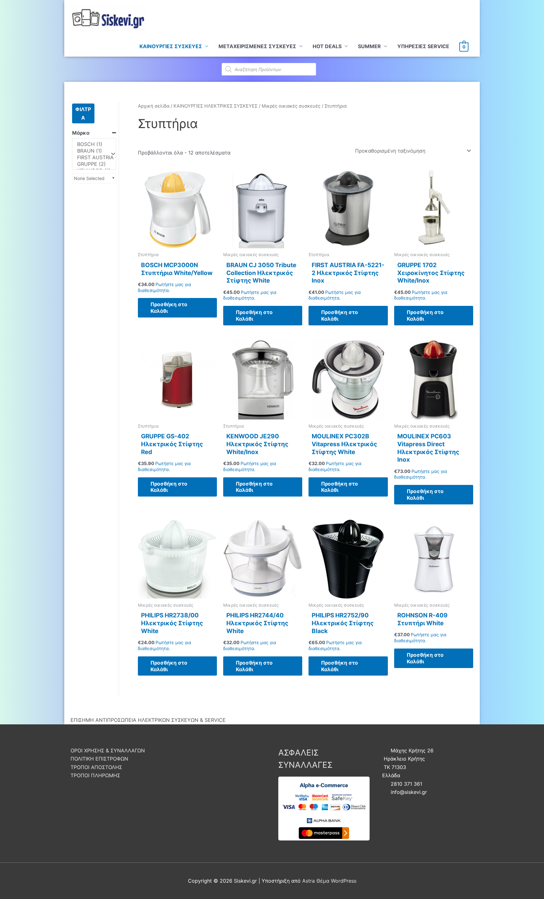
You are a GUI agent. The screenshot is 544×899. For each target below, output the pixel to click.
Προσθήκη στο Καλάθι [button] (168, 307)
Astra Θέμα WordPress (329, 881)
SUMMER (369, 46)
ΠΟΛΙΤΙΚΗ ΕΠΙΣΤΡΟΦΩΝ (99, 759)
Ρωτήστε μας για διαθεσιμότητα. (164, 287)
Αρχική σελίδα (153, 106)
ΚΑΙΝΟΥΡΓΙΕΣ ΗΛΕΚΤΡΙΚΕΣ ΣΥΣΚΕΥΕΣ (215, 106)
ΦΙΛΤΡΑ (83, 113)
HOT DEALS (327, 46)
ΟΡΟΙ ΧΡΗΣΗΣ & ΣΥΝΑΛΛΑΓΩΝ (108, 750)
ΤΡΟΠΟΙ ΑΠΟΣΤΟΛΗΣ (96, 767)
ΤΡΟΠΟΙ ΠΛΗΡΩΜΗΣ (95, 775)
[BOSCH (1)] (91, 144)
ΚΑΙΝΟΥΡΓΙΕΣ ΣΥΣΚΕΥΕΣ (170, 46)
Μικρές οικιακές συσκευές (291, 106)
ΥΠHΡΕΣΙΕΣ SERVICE (423, 46)
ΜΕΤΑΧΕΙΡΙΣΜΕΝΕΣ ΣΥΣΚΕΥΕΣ (257, 46)
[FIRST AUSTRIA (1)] (91, 157)
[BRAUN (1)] (91, 151)
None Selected (89, 178)
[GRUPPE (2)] (91, 164)
